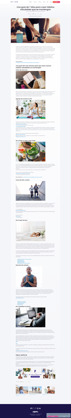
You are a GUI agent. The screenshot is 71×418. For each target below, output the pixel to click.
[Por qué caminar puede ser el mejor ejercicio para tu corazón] (35, 390)
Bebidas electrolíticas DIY (21, 136)
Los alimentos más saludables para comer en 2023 (32, 177)
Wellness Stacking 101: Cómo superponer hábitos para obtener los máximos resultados (22, 395)
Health (30, 1)
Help (47, 1)
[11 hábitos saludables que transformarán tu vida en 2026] (48, 390)
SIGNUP (56, 2)
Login (51, 1)
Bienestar (35, 4)
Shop (44, 1)
